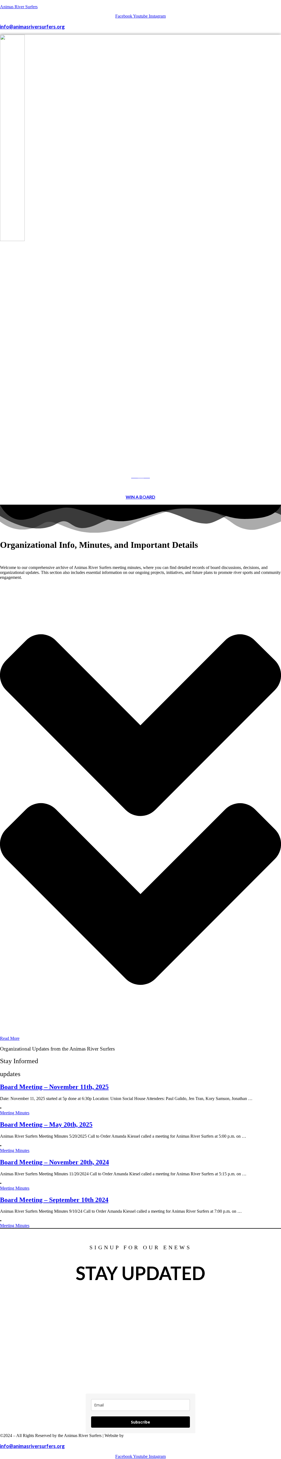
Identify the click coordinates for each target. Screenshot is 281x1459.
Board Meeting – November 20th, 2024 (54, 1162)
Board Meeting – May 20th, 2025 (46, 1124)
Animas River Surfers (19, 6)
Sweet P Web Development (150, 1435)
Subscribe (140, 1422)
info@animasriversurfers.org (32, 27)
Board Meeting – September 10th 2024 (54, 1199)
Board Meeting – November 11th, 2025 (54, 1086)
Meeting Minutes (14, 1112)
